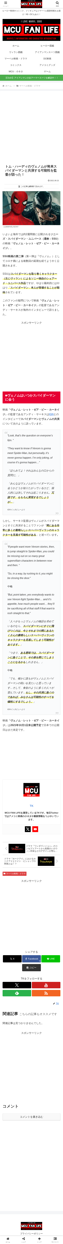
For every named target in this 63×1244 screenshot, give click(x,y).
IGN (51, 414)
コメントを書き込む (31, 1116)
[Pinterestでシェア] (24, 982)
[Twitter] (28, 829)
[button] (56, 720)
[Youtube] (35, 829)
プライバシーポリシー (31, 1233)
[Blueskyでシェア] (38, 965)
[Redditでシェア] (38, 973)
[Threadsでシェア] (24, 973)
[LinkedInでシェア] (38, 982)
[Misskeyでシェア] (52, 965)
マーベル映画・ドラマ (16, 873)
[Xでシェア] (10, 965)
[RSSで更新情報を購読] (46, 993)
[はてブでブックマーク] (52, 973)
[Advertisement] (31, 127)
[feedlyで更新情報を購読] (17, 993)
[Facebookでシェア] (10, 973)
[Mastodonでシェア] (24, 965)
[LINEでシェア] (10, 982)
